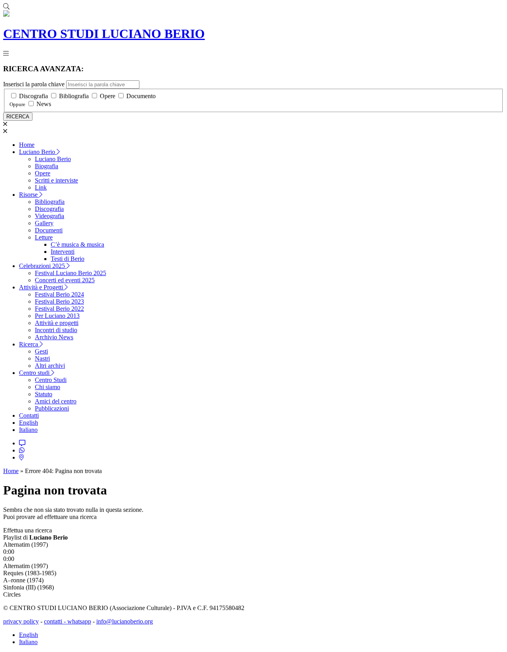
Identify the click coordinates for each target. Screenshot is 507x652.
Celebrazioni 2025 (43, 265)
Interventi (62, 251)
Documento (141, 96)
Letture (44, 237)
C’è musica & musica (77, 244)
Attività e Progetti (42, 287)
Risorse (29, 194)
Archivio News (54, 337)
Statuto (43, 394)
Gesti (41, 351)
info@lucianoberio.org (124, 621)
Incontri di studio (56, 330)
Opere (107, 96)
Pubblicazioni (52, 408)
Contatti (29, 415)
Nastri (42, 358)
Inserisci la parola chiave (34, 84)
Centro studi (35, 372)
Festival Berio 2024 (59, 294)
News (43, 104)
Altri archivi (50, 365)
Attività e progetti (56, 322)
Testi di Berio (67, 258)
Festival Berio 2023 (59, 301)
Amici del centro (55, 401)
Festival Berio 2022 (59, 308)
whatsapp (79, 621)
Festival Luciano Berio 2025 (70, 273)
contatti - (55, 621)
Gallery (44, 223)
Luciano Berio (38, 151)
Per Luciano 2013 (57, 315)
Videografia (49, 216)
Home (26, 144)
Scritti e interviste (56, 180)
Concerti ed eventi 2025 (65, 280)
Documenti (49, 230)
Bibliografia (74, 96)
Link (41, 187)
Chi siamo (47, 387)
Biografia (46, 166)
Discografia (33, 96)
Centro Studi (51, 379)
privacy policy (21, 621)
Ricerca (29, 344)
